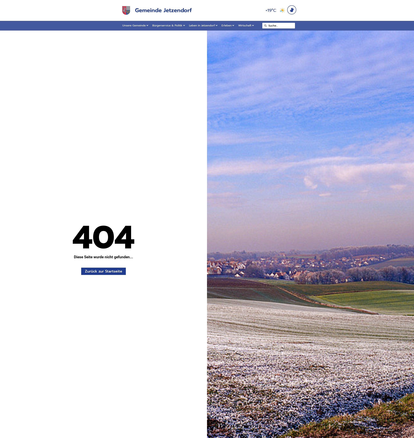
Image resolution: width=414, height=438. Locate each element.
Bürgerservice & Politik (167, 25)
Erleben (227, 25)
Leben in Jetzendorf (202, 25)
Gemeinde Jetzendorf (163, 10)
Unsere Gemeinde (134, 25)
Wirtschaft (244, 25)
